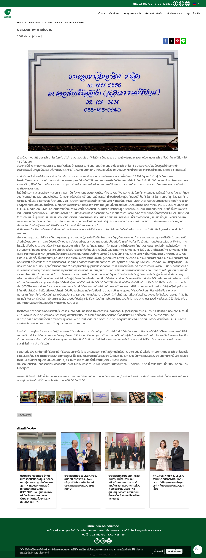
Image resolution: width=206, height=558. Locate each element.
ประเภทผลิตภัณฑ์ (153, 13)
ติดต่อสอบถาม (174, 13)
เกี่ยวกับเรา (114, 13)
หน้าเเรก (101, 13)
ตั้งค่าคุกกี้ (158, 551)
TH (198, 3)
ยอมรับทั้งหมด (174, 551)
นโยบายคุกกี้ (44, 552)
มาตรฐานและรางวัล (132, 13)
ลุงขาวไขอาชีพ (193, 13)
